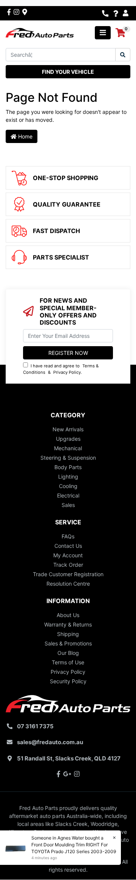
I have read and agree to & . (61, 369)
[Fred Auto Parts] (40, 32)
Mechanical (68, 448)
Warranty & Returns (68, 624)
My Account (68, 555)
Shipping (68, 634)
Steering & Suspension (68, 457)
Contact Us (68, 546)
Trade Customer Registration (68, 574)
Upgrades (68, 438)
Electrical (68, 495)
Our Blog (68, 653)
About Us (68, 615)
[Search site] (122, 54)
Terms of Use (68, 662)
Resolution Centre (68, 583)
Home (24, 136)
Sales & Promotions (68, 643)
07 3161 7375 (35, 726)
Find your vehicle (68, 71)
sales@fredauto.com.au (50, 742)
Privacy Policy (67, 372)
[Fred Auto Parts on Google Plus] (24, 11)
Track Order (68, 564)
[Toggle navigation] (103, 32)
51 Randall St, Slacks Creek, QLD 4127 (69, 758)
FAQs (68, 536)
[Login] (126, 13)
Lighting (68, 476)
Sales (68, 505)
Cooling (68, 486)
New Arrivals (68, 429)
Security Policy (68, 681)
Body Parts (68, 467)
